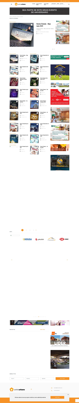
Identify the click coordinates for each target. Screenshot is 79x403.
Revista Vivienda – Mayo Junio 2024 (43, 25)
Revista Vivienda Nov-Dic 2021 (44, 135)
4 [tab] (38, 316)
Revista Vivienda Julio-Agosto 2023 (44, 78)
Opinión (58, 3)
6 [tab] (41, 316)
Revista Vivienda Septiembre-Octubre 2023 (23, 79)
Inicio (11, 16)
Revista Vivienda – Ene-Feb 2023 (24, 101)
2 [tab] (35, 316)
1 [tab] (33, 316)
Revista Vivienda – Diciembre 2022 (43, 101)
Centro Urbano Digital (46, 4)
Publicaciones (54, 3)
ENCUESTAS (12, 329)
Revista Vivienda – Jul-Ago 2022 (44, 113)
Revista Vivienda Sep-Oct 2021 (24, 147)
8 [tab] (45, 316)
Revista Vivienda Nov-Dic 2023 (44, 67)
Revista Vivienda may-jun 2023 (24, 90)
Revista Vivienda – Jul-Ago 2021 (44, 147)
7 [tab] (43, 316)
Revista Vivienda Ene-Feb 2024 (24, 67)
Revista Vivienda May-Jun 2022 (24, 124)
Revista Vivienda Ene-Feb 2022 (24, 135)
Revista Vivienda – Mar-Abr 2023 (44, 90)
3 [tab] (37, 316)
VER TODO (42, 329)
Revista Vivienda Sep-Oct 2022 (24, 113)
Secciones (33, 3)
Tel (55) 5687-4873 (57, 390)
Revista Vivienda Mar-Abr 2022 (44, 124)
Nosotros (61, 3)
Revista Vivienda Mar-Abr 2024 (44, 56)
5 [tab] (40, 316)
